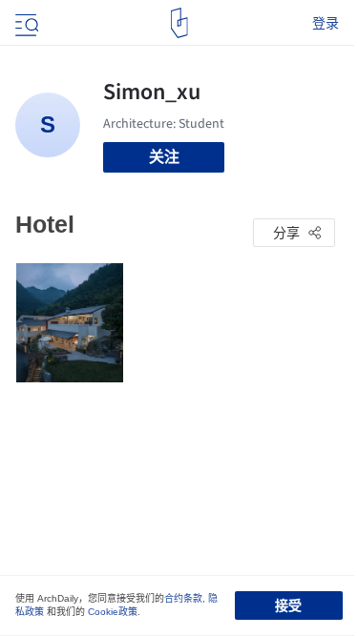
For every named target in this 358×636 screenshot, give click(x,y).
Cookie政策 (112, 611)
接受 (288, 605)
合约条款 (183, 598)
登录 (325, 23)
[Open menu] (24, 23)
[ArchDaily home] (179, 23)
